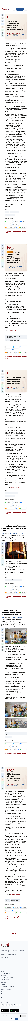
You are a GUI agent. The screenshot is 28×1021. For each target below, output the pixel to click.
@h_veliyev (13, 330)
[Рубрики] (25, 9)
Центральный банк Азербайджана (13, 579)
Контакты (3, 975)
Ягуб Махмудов (14, 212)
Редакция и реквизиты (6, 973)
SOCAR (7, 493)
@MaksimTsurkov (15, 487)
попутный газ (14, 493)
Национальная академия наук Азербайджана (13, 337)
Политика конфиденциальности (8, 993)
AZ (14, 1018)
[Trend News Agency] (5, 945)
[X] (8, 1005)
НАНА (7, 212)
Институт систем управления (12, 340)
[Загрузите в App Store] (5, 1010)
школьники (8, 737)
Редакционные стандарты (7, 977)
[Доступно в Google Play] (14, 1010)
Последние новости (5, 964)
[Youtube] (11, 1005)
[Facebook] (5, 1005)
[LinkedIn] (17, 1005)
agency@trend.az (4, 957)
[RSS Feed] (20, 1005)
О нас (2, 971)
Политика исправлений (6, 979)
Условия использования (6, 991)
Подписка (3, 984)
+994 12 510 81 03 (4, 955)
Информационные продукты (7, 986)
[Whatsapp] (2, 1005)
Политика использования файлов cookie (10, 997)
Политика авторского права (7, 995)
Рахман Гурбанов (10, 495)
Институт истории (10, 214)
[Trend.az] (5, 9)
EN (11, 1018)
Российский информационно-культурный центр (15, 733)
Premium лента (4, 966)
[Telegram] (14, 1005)
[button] (2, 15)
